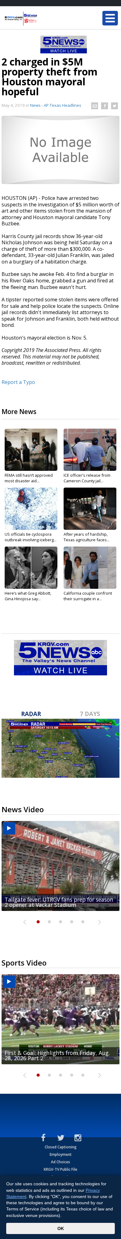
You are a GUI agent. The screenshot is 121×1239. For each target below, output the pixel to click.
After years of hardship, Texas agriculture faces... (87, 537)
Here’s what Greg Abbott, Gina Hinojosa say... (28, 595)
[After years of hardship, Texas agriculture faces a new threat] (90, 509)
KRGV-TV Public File (60, 1169)
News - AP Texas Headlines (55, 105)
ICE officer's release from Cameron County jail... (87, 478)
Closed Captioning (61, 1147)
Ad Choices (60, 1162)
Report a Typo (18, 382)
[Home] (42, 18)
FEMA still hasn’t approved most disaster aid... (29, 478)
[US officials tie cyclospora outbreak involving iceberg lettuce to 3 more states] (31, 509)
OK (60, 1228)
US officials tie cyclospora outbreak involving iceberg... (30, 537)
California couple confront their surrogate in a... (88, 595)
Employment (61, 1154)
